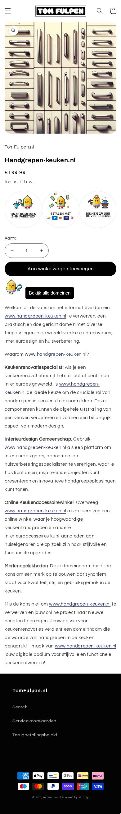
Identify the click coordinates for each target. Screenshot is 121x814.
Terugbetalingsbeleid (34, 735)
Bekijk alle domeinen (49, 292)
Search (20, 707)
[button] (8, 11)
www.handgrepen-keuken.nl (35, 316)
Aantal (11, 238)
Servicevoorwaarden (34, 721)
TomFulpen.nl (52, 797)
